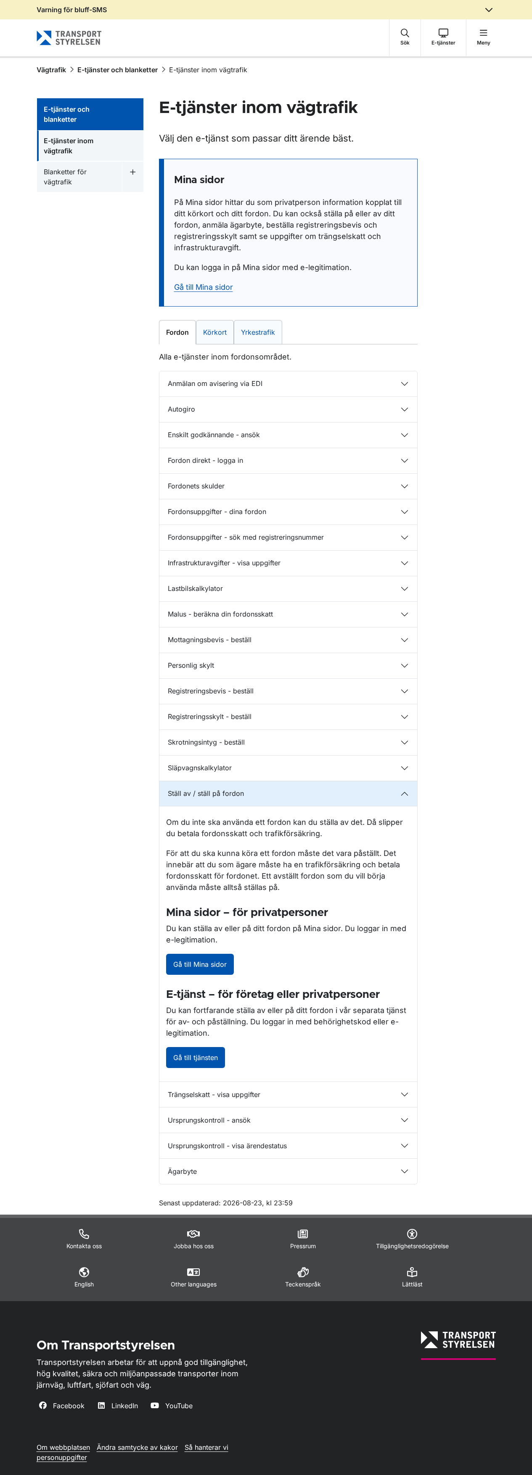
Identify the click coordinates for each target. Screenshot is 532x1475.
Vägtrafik (51, 70)
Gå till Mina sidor (203, 287)
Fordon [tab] (180, 332)
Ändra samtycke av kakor (137, 1447)
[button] (405, 37)
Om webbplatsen (63, 1447)
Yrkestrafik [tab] (261, 332)
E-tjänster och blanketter (117, 70)
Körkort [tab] (218, 332)
